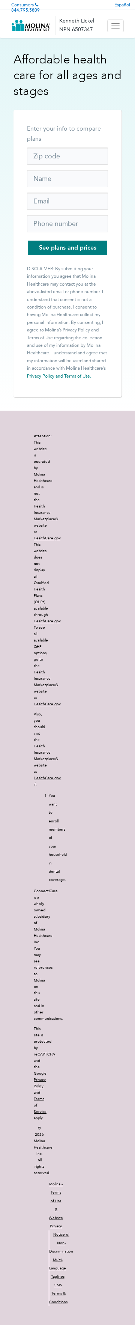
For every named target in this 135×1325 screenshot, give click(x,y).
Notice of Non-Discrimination (61, 1243)
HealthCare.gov (47, 538)
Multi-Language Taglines (57, 1268)
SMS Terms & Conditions (58, 1293)
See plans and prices (67, 247)
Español (122, 5)
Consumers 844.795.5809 (25, 7)
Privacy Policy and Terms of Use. (59, 376)
